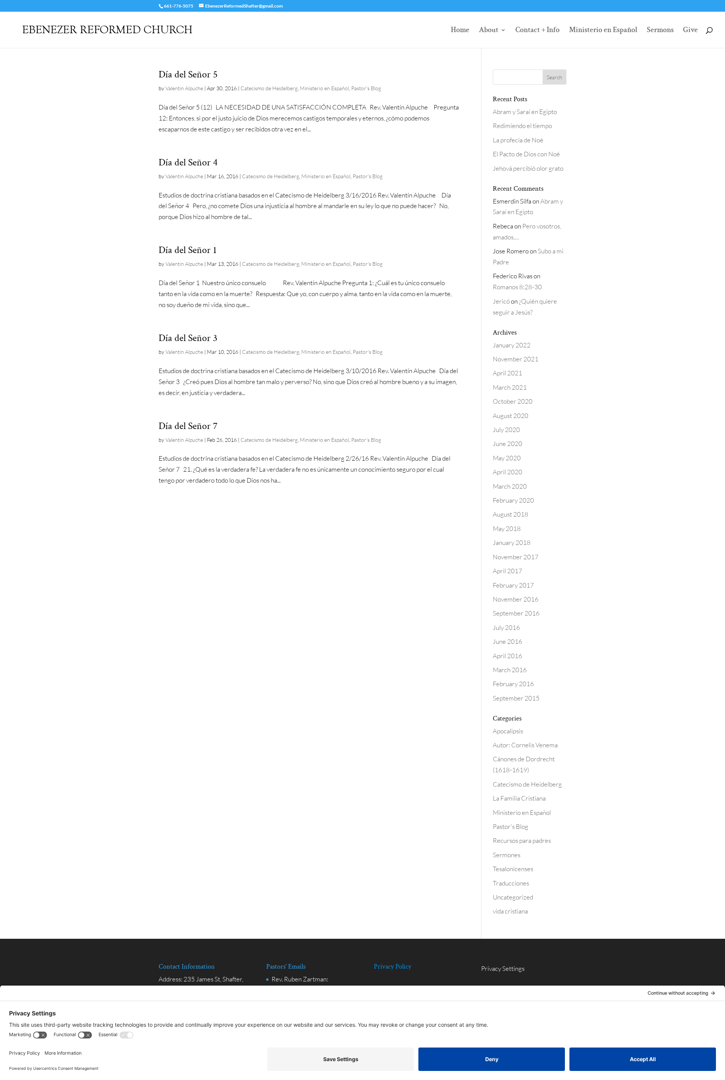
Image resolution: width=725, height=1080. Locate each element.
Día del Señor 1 (188, 250)
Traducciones (511, 883)
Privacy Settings (502, 968)
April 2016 (507, 656)
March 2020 (510, 486)
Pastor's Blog (366, 88)
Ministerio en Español (603, 31)
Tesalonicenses (513, 869)
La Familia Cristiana (519, 798)
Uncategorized (513, 897)
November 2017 (515, 557)
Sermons (660, 31)
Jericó (501, 301)
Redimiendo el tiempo (522, 126)
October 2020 (512, 401)
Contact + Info (537, 31)
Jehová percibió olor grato (528, 168)
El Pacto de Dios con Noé (526, 154)
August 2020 (510, 416)
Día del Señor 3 (188, 338)
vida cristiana (510, 911)
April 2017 (507, 571)
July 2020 (506, 430)
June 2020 (507, 443)
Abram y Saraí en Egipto (525, 112)
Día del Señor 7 (188, 426)
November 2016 (515, 599)
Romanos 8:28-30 (517, 287)
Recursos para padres (522, 840)
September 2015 (516, 698)
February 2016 (513, 684)
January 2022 (512, 345)
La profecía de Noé (518, 140)
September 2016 (516, 613)
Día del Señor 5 (188, 74)
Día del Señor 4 (188, 162)
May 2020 (507, 458)
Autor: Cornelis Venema (525, 745)
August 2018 (510, 514)
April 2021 (507, 373)
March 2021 (510, 387)
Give (690, 31)
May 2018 (507, 528)
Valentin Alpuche (184, 88)
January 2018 (512, 542)
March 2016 (510, 670)
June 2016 (507, 641)
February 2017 (513, 585)
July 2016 (506, 627)
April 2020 (507, 472)
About (488, 31)
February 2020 (513, 500)
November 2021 (515, 359)
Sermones (506, 855)
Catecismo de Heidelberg (269, 88)
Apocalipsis (508, 731)
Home (460, 31)
